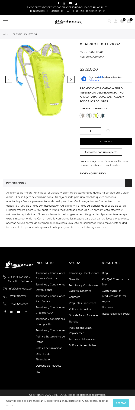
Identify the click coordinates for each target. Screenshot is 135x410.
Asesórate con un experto (101, 152)
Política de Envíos (80, 309)
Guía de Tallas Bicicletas (83, 315)
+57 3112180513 (17, 296)
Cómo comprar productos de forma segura (114, 296)
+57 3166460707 (18, 304)
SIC (38, 371)
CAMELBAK (96, 52)
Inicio (6, 34)
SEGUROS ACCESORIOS (84, 11)
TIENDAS (35, 11)
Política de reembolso (82, 345)
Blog (105, 273)
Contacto (74, 297)
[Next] (71, 79)
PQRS (102, 11)
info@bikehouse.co (20, 288)
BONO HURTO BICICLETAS (56, 11)
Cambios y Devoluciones (84, 273)
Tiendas (73, 321)
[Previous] (8, 79)
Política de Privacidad (49, 348)
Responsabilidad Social (116, 313)
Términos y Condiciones (50, 330)
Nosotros (107, 307)
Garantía (74, 279)
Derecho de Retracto (48, 365)
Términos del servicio (82, 339)
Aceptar (121, 403)
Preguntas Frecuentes (82, 303)
